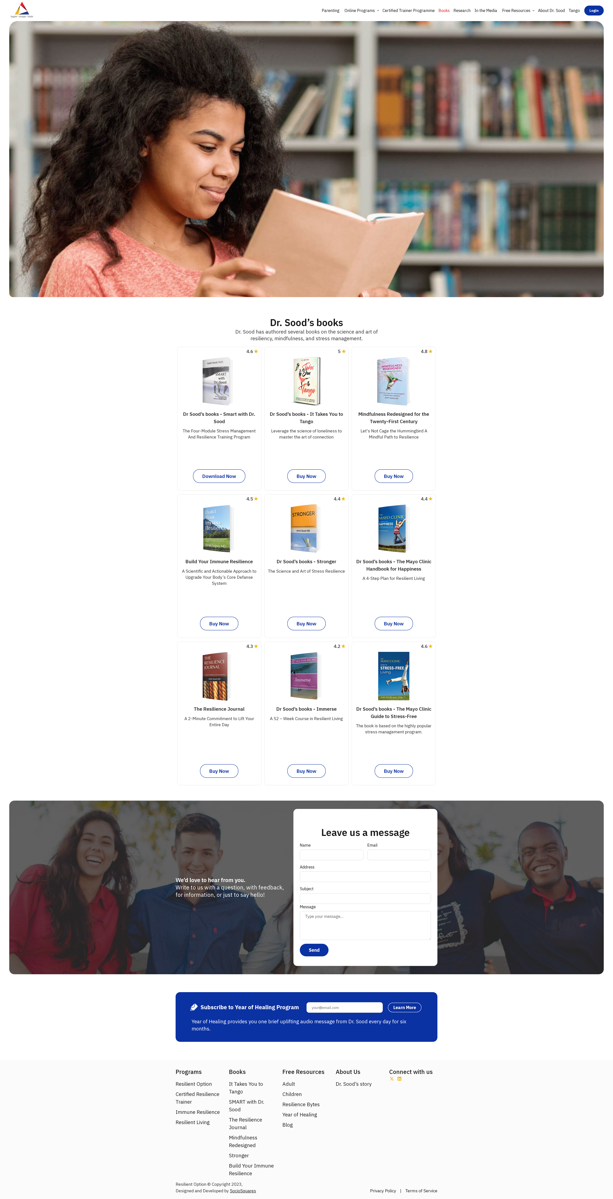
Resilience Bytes (301, 1104)
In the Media (485, 10)
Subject (307, 888)
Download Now (219, 476)
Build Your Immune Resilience (251, 1169)
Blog (287, 1124)
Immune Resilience (198, 1112)
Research (462, 10)
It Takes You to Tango (246, 1087)
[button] (361, 10)
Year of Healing (299, 1114)
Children (292, 1094)
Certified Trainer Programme (408, 10)
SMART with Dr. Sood (246, 1105)
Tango (574, 10)
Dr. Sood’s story (354, 1083)
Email (372, 845)
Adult (288, 1083)
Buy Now (306, 476)
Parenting (330, 10)
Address (307, 867)
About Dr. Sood (551, 10)
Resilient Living (193, 1122)
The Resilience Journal (245, 1123)
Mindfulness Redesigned (243, 1141)
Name (305, 845)
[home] (22, 10)
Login (594, 10)
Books (444, 10)
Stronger (239, 1155)
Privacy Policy (383, 1190)
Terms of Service (421, 1190)
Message (308, 906)
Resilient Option (194, 1083)
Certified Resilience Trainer (197, 1098)
